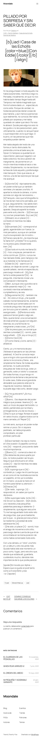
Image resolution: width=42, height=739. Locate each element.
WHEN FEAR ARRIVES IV (13, 666)
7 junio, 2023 (34, 666)
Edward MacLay (17, 583)
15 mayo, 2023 (34, 673)
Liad (27, 583)
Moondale (8, 3)
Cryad (7, 583)
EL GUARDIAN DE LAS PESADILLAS (12, 658)
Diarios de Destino (9, 35)
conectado (25, 626)
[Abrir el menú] (37, 3)
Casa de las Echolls (25, 33)
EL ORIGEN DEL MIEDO (13, 673)
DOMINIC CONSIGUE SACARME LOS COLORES (24, 597)
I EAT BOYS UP (7, 597)
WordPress (35, 734)
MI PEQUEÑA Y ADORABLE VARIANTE (15, 681)
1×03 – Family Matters (10, 33)
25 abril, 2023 (36, 681)
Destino (13, 30)
